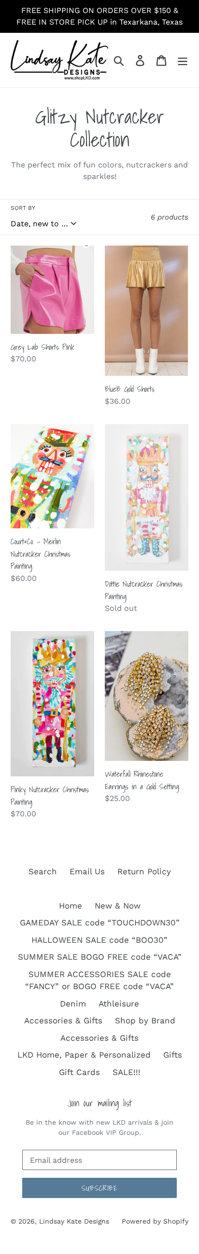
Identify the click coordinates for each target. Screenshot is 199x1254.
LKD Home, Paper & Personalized (84, 1055)
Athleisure (119, 1003)
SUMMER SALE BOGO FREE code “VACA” (100, 957)
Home (70, 905)
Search (42, 871)
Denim (73, 1003)
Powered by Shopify (155, 1221)
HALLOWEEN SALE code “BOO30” (99, 940)
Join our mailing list (100, 1103)
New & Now (118, 905)
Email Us (87, 871)
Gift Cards (79, 1072)
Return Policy (144, 871)
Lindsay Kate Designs (74, 1221)
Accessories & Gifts (63, 1020)
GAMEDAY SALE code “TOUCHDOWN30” (100, 922)
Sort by (23, 208)
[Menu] (182, 60)
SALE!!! (127, 1072)
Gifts (172, 1055)
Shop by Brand (145, 1020)
